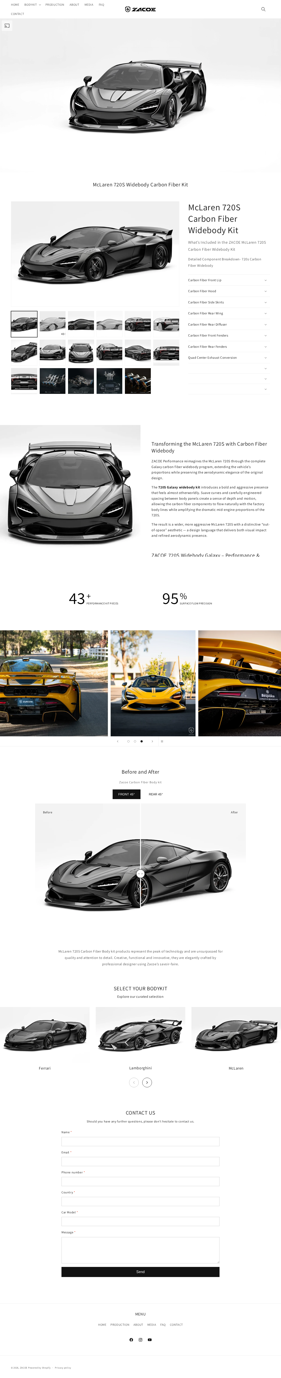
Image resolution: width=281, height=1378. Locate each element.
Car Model (69, 1212)
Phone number (73, 1172)
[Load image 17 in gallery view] (138, 381)
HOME (102, 1325)
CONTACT (176, 1325)
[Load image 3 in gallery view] (81, 324)
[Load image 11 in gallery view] (138, 352)
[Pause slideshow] (163, 741)
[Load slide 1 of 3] (128, 741)
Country (68, 1192)
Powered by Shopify (39, 1367)
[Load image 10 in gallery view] (109, 352)
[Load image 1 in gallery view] (24, 324)
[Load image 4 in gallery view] (109, 324)
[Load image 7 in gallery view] (24, 352)
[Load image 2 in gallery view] (53, 324)
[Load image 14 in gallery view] (53, 381)
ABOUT (138, 1325)
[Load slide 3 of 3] (141, 741)
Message (68, 1232)
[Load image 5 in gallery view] (138, 324)
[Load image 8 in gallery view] (53, 352)
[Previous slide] (117, 741)
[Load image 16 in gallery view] (109, 381)
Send (140, 1272)
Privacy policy (63, 1367)
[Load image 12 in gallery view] (166, 352)
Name (66, 1132)
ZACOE (24, 1367)
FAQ (163, 1325)
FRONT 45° (126, 794)
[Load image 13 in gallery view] (24, 381)
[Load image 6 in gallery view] (166, 324)
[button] (32, 4)
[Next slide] (152, 741)
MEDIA (151, 1325)
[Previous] (134, 1082)
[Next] (147, 1082)
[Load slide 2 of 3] (135, 741)
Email (66, 1152)
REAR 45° (156, 794)
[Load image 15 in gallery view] (81, 381)
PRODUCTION (119, 1325)
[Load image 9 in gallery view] (81, 352)
